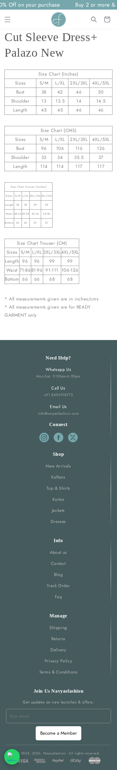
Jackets (58, 510)
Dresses (58, 521)
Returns (58, 639)
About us (58, 552)
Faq (58, 597)
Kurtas (58, 499)
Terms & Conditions (58, 672)
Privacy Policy (58, 661)
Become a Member (58, 733)
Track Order (58, 586)
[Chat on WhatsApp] (12, 757)
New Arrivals (58, 466)
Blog (58, 575)
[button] (7, 19)
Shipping (58, 628)
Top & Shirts (58, 488)
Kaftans (58, 477)
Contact (58, 563)
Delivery (58, 650)
